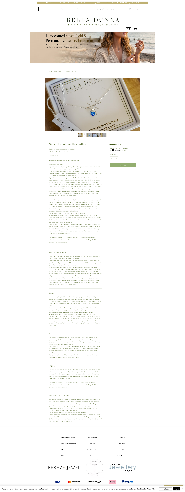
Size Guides (92, 444)
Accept (177, 489)
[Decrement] (111, 158)
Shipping (92, 456)
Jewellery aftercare (92, 438)
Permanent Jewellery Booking (68, 438)
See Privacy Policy (149, 489)
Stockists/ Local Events (92, 450)
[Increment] (117, 158)
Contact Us (122, 438)
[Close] (183, 488)
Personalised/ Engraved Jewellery (68, 444)
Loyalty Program (121, 456)
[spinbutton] (114, 158)
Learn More (123, 150)
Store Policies (122, 444)
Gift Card (63, 456)
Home (51, 71)
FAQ (123, 450)
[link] (137, 28)
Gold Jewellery (64, 450)
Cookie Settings (165, 489)
